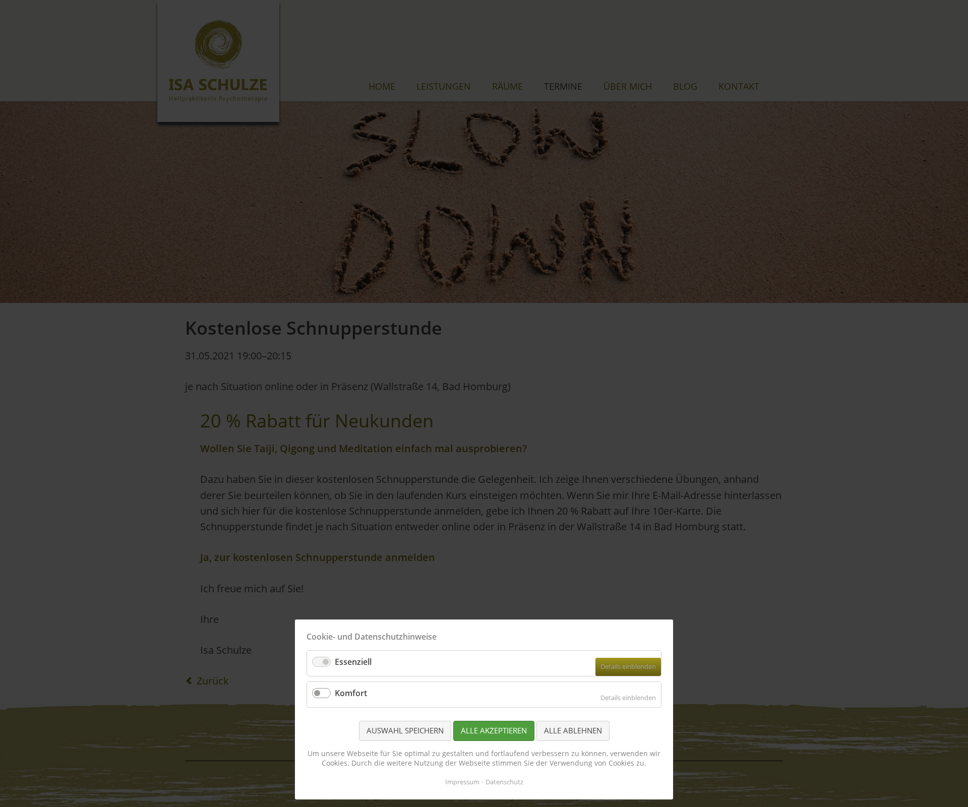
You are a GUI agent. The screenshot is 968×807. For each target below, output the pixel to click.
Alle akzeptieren (494, 730)
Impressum (462, 781)
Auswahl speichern (405, 730)
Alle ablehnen (573, 730)
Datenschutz (504, 781)
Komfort (351, 693)
